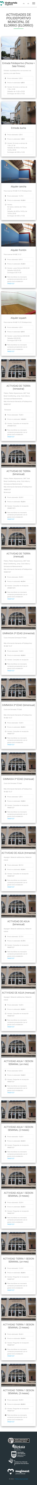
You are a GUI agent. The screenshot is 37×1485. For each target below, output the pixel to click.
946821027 (10, 283)
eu (24, 3)
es (28, 3)
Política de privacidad (21, 1479)
